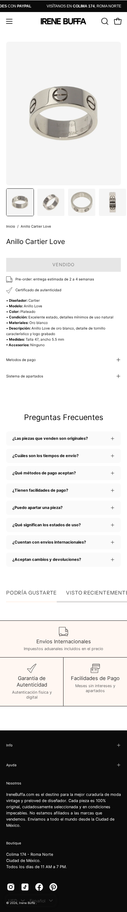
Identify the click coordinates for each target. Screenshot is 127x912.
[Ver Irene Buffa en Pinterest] (53, 887)
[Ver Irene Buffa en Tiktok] (25, 887)
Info (9, 745)
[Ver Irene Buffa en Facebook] (39, 887)
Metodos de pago (21, 360)
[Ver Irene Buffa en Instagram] (10, 887)
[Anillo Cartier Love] (20, 202)
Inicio (10, 226)
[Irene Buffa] (63, 21)
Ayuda (11, 765)
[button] (104, 21)
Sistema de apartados (24, 376)
